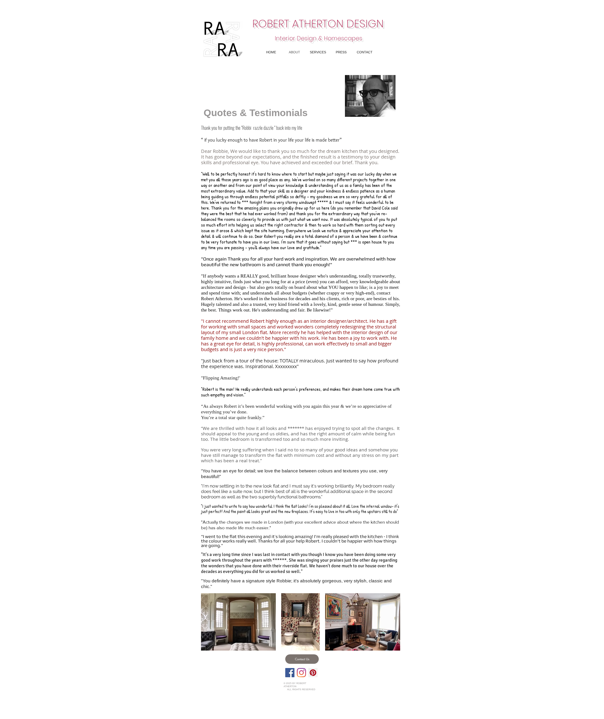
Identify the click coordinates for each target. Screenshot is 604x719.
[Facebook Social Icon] (289, 672)
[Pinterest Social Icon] (313, 672)
